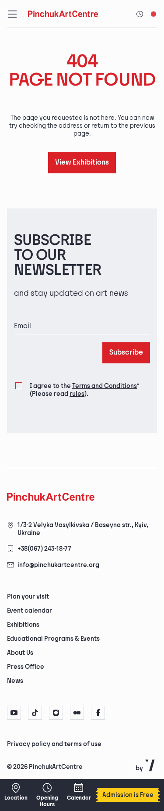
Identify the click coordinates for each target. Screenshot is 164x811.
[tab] (74, 743)
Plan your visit (28, 596)
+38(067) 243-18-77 (44, 549)
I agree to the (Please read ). (84, 390)
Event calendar (29, 610)
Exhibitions (23, 624)
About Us (20, 653)
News (15, 681)
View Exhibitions (82, 162)
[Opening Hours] (47, 795)
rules (77, 394)
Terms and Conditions (104, 386)
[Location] (15, 791)
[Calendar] (78, 791)
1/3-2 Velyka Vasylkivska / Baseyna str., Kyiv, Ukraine (82, 529)
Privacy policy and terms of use (54, 744)
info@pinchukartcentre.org (58, 565)
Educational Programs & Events (53, 638)
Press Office (25, 667)
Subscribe (126, 352)
